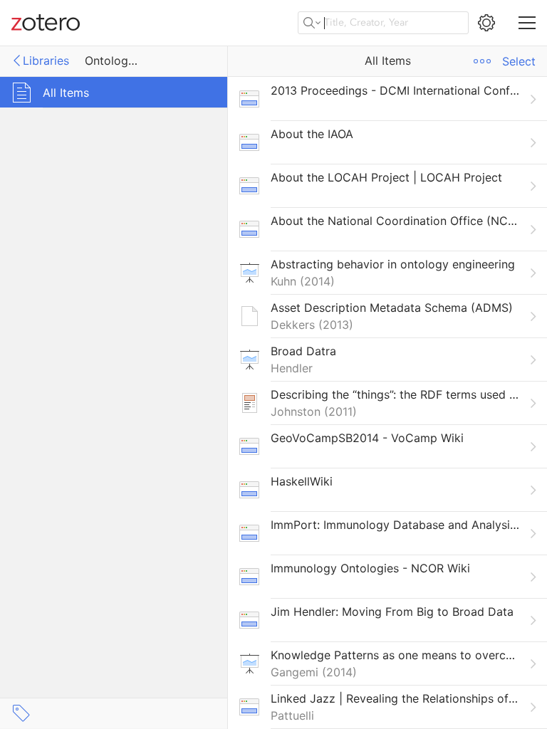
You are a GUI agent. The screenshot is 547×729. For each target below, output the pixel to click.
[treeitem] (114, 92)
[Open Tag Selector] (21, 713)
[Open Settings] (486, 23)
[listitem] (387, 98)
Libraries (46, 60)
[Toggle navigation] (527, 22)
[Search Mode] (312, 23)
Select (519, 61)
